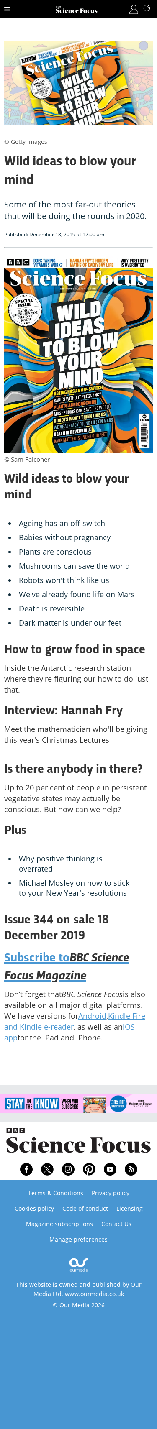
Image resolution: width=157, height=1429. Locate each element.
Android (92, 1016)
